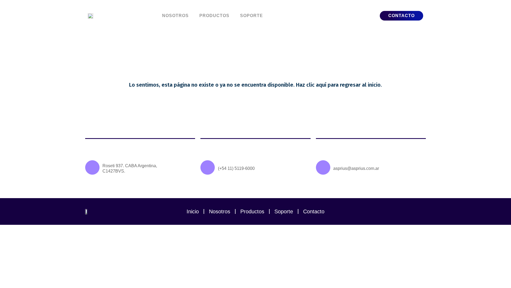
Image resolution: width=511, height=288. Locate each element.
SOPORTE (251, 15)
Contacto (313, 211)
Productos (252, 211)
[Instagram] (419, 211)
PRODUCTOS (214, 15)
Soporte (283, 211)
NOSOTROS (175, 15)
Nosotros (219, 211)
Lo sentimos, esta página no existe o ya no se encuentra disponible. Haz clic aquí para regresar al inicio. (255, 85)
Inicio (193, 211)
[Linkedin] (406, 211)
